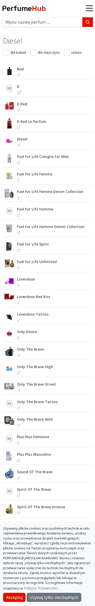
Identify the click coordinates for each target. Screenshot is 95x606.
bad (20, 69)
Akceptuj (14, 597)
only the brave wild (34, 419)
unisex (76, 52)
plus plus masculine (34, 454)
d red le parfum (31, 121)
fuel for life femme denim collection (50, 191)
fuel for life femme (34, 174)
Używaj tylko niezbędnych (54, 597)
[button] (89, 8)
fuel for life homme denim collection (50, 226)
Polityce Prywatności (41, 588)
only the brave (30, 349)
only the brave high (35, 366)
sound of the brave (34, 471)
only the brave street (36, 384)
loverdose (26, 279)
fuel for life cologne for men (43, 156)
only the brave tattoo (37, 401)
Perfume (24, 8)
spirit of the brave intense (41, 506)
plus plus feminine (33, 436)
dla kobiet (18, 52)
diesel (22, 139)
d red (22, 104)
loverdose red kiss (33, 296)
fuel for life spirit (33, 244)
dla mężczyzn (49, 52)
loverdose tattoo (33, 314)
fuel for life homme (35, 209)
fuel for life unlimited (37, 261)
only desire (27, 331)
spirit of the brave (34, 489)
